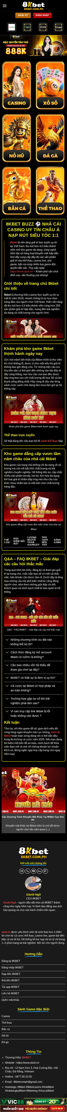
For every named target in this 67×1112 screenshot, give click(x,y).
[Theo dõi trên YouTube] (33, 871)
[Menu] (4, 5)
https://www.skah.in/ (21, 271)
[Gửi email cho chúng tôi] (21, 871)
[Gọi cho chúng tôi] (27, 871)
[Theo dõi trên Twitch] (45, 871)
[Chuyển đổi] (7, 640)
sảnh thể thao (49, 441)
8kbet (13, 242)
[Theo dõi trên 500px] (39, 871)
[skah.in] (33, 5)
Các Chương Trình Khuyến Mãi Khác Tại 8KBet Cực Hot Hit (33, 818)
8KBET (26, 1057)
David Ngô (9, 902)
